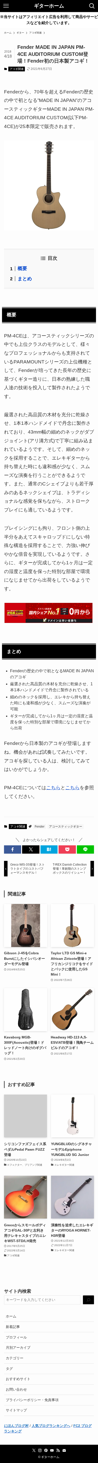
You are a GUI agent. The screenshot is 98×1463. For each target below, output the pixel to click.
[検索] (88, 1299)
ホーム (11, 1316)
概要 (22, 268)
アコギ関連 (17, 68)
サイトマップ (16, 1410)
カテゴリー (14, 1358)
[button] (12, 849)
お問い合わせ (16, 1389)
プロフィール (16, 1337)
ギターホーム (49, 6)
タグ (9, 1369)
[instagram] (40, 1450)
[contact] (64, 1450)
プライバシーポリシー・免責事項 (32, 1400)
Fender (39, 826)
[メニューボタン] (6, 6)
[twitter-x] (34, 1450)
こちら (53, 787)
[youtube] (52, 1450)
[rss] (58, 1450)
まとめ (25, 278)
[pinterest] (46, 1450)
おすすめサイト (18, 1379)
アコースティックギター (65, 826)
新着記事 (13, 1327)
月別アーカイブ (18, 1348)
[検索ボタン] (92, 6)
